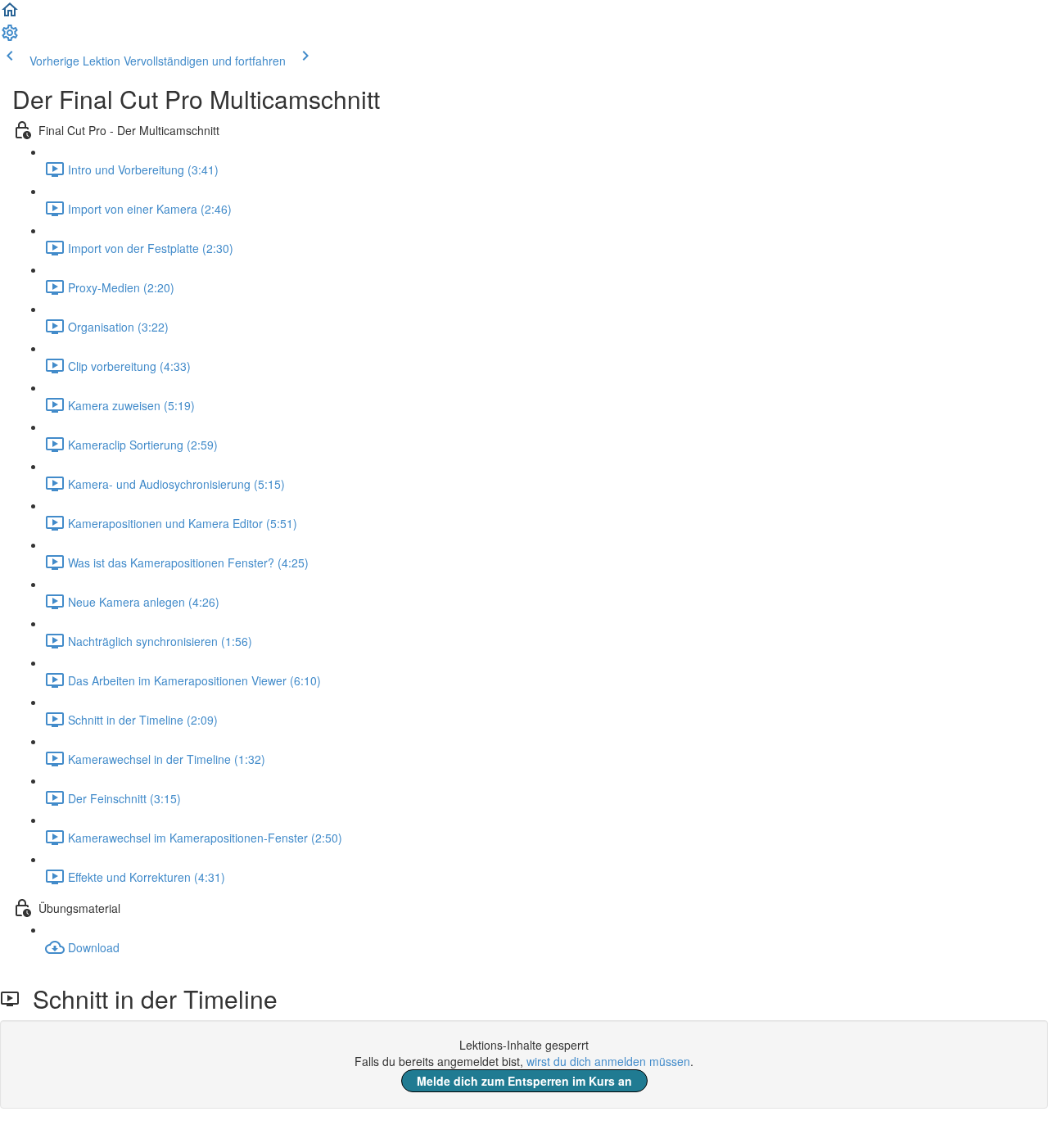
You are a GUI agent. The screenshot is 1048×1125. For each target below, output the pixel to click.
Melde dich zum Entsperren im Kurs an (524, 1081)
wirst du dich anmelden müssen (608, 1061)
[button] (10, 15)
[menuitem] (10, 37)
